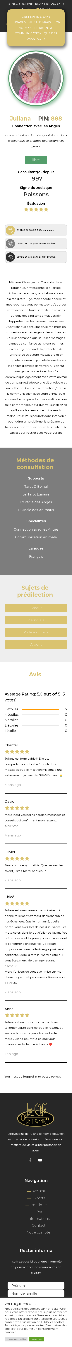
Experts (38, 1198)
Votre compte (38, 1232)
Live (38, 1212)
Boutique (39, 1205)
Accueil (38, 1191)
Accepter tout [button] (36, 1339)
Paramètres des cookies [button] (16, 1339)
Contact (38, 1225)
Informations (38, 1219)
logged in (30, 1076)
